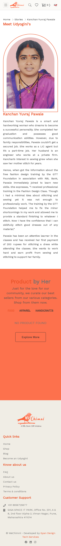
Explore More (30, 337)
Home (6, 19)
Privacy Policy (11, 486)
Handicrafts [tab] (44, 310)
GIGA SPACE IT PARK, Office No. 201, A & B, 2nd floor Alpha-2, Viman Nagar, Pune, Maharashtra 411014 (32, 513)
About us (8, 476)
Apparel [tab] (24, 310)
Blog (5, 453)
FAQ (5, 472)
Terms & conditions (14, 491)
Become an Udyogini (15, 458)
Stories (19, 19)
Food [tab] (11, 310)
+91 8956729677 (17, 505)
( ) (47, 5)
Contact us (9, 481)
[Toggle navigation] (5, 5)
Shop (6, 448)
